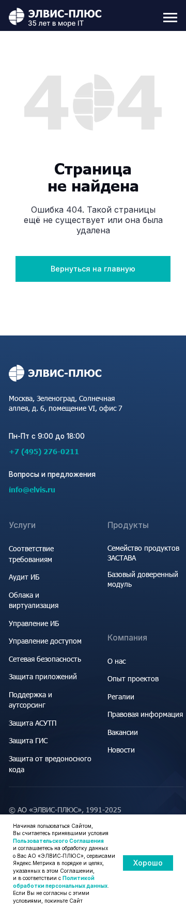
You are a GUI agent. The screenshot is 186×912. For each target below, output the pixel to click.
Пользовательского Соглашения (58, 841)
